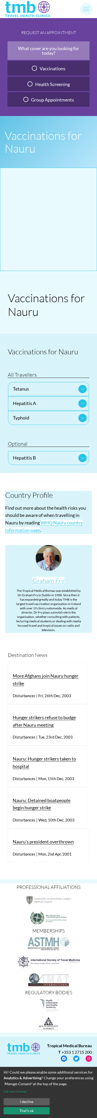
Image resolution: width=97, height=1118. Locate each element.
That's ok (26, 1110)
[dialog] (48, 1092)
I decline (26, 1101)
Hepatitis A (24, 403)
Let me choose (15, 1091)
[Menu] (86, 9)
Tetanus (21, 389)
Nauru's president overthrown (43, 841)
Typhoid (21, 418)
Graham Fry (48, 581)
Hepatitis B (24, 458)
